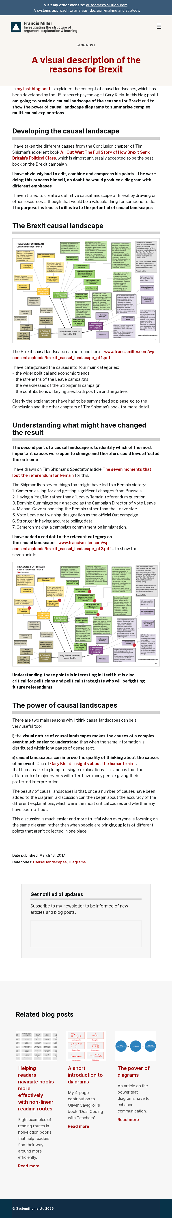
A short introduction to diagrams (85, 1075)
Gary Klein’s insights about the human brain (91, 763)
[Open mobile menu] (159, 27)
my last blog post (34, 88)
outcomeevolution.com (106, 5)
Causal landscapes (50, 862)
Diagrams (77, 862)
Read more (28, 1166)
